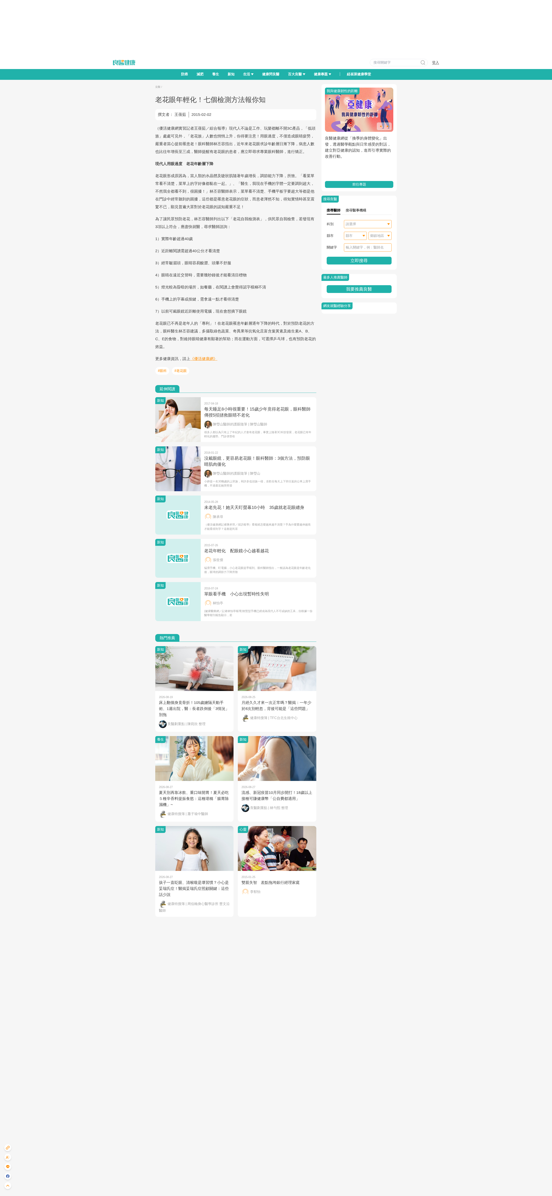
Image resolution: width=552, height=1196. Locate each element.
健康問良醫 (270, 74)
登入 (435, 62)
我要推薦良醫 (359, 289)
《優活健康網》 (203, 359)
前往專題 (359, 184)
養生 (215, 74)
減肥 (200, 74)
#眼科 (162, 371)
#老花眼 (180, 371)
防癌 (184, 74)
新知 (231, 74)
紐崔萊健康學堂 (359, 74)
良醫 (157, 86)
